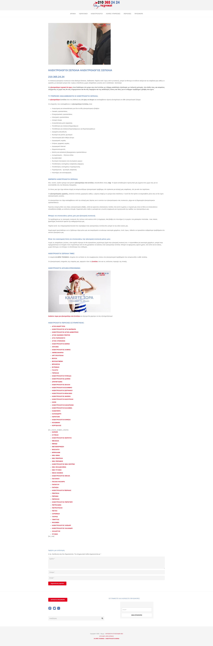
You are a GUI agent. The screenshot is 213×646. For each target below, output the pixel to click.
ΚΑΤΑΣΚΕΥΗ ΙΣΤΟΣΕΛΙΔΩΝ (113, 633)
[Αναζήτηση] (102, 618)
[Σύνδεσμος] (106, 5)
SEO (122, 633)
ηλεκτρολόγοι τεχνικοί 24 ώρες (61, 87)
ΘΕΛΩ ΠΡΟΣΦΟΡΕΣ (136, 615)
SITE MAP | (102, 636)
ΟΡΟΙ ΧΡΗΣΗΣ (110, 636)
